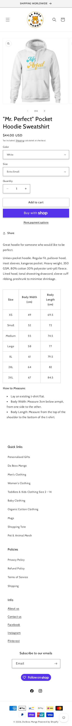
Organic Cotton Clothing (23, 509)
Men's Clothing (17, 474)
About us (13, 608)
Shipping (20, 140)
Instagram (14, 633)
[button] (7, 19)
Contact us (15, 616)
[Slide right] (44, 111)
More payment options (36, 222)
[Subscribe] (56, 663)
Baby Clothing (16, 500)
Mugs (11, 518)
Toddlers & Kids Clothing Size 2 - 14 (30, 492)
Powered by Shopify (48, 721)
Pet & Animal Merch (20, 535)
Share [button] (10, 233)
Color (6, 146)
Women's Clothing (19, 483)
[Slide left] (27, 111)
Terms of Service (18, 577)
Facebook (14, 624)
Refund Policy (16, 568)
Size (5, 163)
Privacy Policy (16, 559)
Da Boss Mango (17, 465)
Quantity (8, 180)
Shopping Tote (17, 526)
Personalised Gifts (19, 457)
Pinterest (14, 641)
